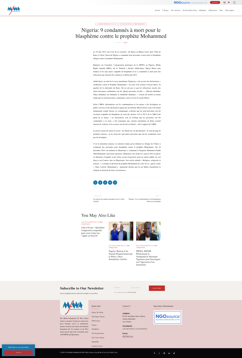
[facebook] (154, 353)
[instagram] (164, 353)
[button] (115, 182)
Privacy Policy (132, 292)
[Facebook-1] (100, 182)
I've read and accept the (125, 292)
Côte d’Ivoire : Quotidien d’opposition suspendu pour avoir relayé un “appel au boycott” (92, 231)
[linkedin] (169, 353)
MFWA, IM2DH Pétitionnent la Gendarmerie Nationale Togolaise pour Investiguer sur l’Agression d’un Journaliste (148, 258)
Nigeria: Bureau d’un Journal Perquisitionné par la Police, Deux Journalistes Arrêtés (121, 255)
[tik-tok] (174, 353)
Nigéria (125, 42)
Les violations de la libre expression (132, 24)
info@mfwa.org (127, 336)
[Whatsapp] (105, 182)
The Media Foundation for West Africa (77, 352)
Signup (18, 352)
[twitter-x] (159, 353)
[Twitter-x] (95, 182)
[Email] (110, 182)
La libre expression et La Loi (106, 24)
